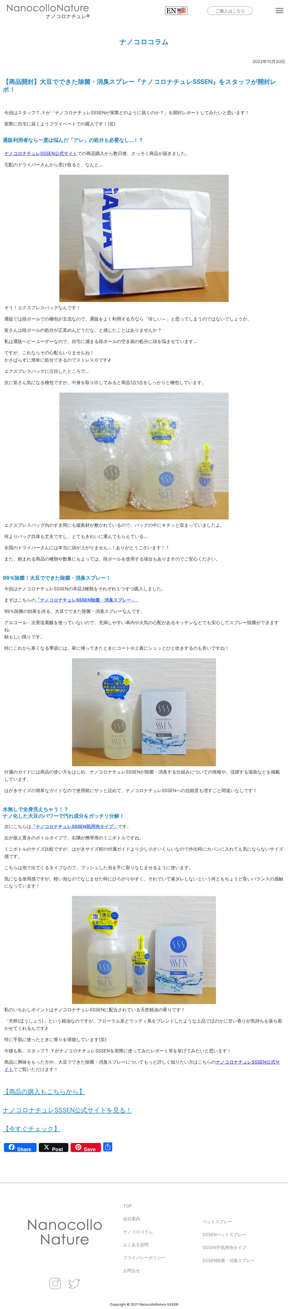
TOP (127, 1206)
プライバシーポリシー (144, 1257)
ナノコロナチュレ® (68, 16)
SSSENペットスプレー (224, 1234)
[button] (279, 11)
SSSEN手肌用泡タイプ (224, 1247)
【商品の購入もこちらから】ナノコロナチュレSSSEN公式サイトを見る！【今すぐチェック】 (67, 1110)
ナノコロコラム (138, 1231)
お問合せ (131, 1270)
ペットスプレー (217, 1221)
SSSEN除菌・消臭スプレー (228, 1260)
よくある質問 (135, 1244)
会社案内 (131, 1218)
